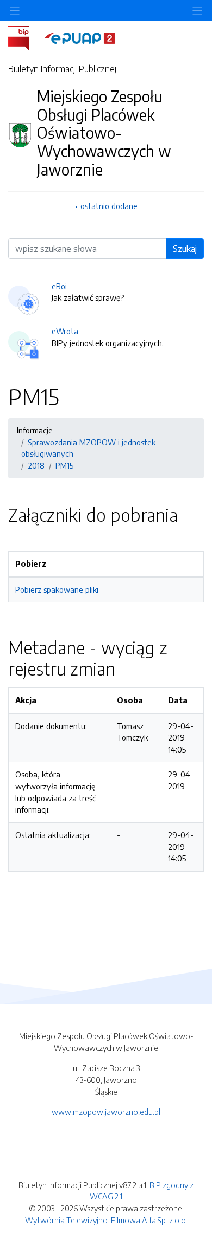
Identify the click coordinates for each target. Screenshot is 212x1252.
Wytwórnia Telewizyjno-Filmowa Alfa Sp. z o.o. (106, 1220)
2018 (36, 465)
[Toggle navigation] (197, 10)
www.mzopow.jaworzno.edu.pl (106, 1112)
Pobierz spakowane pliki (56, 589)
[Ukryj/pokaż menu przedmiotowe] (15, 10)
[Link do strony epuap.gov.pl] (80, 37)
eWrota (65, 331)
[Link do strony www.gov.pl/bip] (25, 37)
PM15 (64, 465)
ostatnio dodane (109, 206)
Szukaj (185, 248)
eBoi (59, 286)
